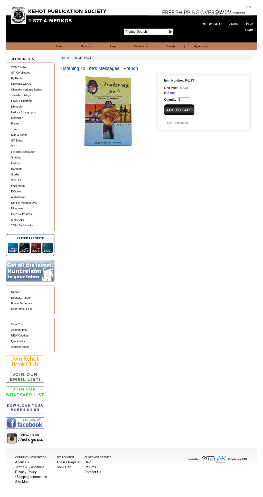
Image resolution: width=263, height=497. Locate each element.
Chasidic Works (21, 83)
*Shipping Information (31, 477)
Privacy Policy (26, 472)
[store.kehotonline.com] (59, 23)
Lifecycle (16, 106)
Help (113, 46)
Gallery (15, 163)
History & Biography (23, 112)
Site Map (22, 482)
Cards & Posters (21, 214)
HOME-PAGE (83, 58)
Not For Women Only (24, 202)
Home (58, 46)
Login (249, 30)
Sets (14, 146)
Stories (15, 174)
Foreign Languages (23, 151)
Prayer (15, 123)
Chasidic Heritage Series (26, 89)
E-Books (16, 191)
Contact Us (141, 46)
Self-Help (16, 180)
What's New (18, 66)
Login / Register (68, 462)
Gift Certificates (20, 72)
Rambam (16, 168)
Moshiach (17, 117)
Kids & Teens (19, 134)
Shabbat (16, 157)
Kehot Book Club (21, 308)
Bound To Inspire (21, 303)
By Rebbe (17, 78)
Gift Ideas (17, 140)
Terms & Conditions (29, 467)
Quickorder (18, 341)
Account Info (19, 329)
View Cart (17, 324)
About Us (86, 46)
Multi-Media (18, 185)
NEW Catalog (19, 335)
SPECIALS (17, 219)
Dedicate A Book (21, 297)
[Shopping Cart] (212, 24)
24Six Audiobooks (22, 225)
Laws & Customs (21, 100)
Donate (170, 46)
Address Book (20, 346)
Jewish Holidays (21, 95)
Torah (14, 129)
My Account (201, 46)
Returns (90, 467)
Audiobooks (18, 197)
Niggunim (17, 208)
